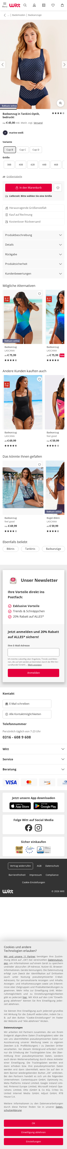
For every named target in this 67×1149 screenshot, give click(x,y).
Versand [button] (38, 122)
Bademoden (18, 15)
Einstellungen (33, 1141)
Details (9, 244)
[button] (4, 5)
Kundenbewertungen (18, 273)
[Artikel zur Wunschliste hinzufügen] (58, 188)
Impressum (35, 874)
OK (33, 1123)
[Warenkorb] (62, 5)
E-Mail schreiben (17, 704)
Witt (6, 749)
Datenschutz (52, 865)
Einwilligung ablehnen (33, 1132)
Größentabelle (14, 176)
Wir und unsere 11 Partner (19, 956)
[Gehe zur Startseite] (14, 5)
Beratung (9, 769)
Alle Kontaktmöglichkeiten (25, 714)
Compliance (52, 874)
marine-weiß (16, 132)
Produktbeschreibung (18, 235)
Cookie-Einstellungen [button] (33, 882)
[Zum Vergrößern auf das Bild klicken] (60, 103)
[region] (33, 1045)
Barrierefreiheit (17, 874)
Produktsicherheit (16, 264)
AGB (39, 865)
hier (25, 997)
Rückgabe (11, 254)
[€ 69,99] (23, 402)
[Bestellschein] (43, 5)
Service (8, 759)
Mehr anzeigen (35, 664)
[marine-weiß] (5, 132)
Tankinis (30, 549)
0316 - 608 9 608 (17, 737)
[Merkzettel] (53, 5)
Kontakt (8, 693)
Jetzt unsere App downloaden (33, 798)
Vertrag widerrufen (20, 865)
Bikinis (10, 549)
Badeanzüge (35, 15)
